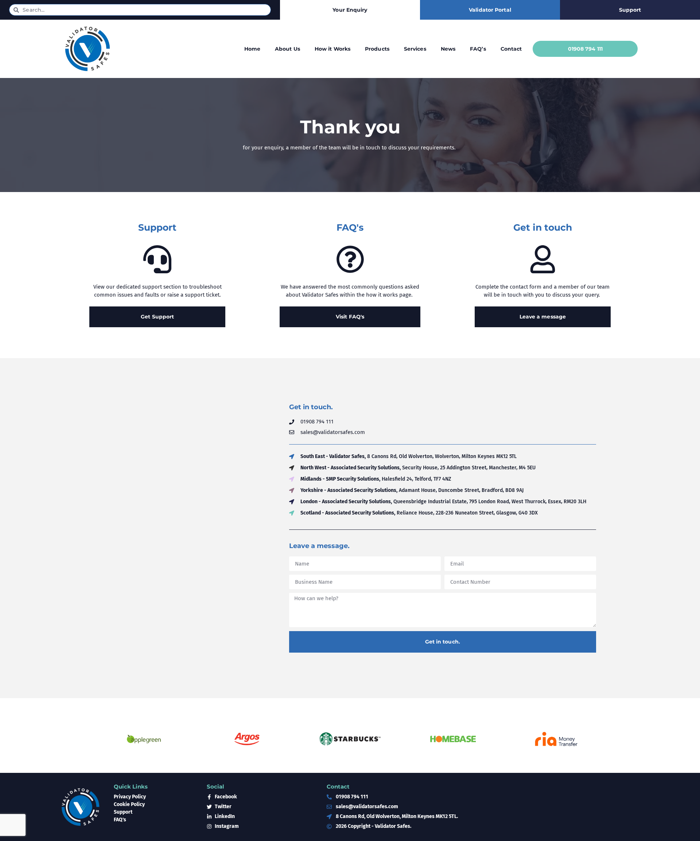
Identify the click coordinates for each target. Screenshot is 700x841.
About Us (287, 49)
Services (415, 49)
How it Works (332, 49)
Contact (511, 49)
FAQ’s (478, 49)
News (448, 49)
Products (377, 49)
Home (252, 49)
